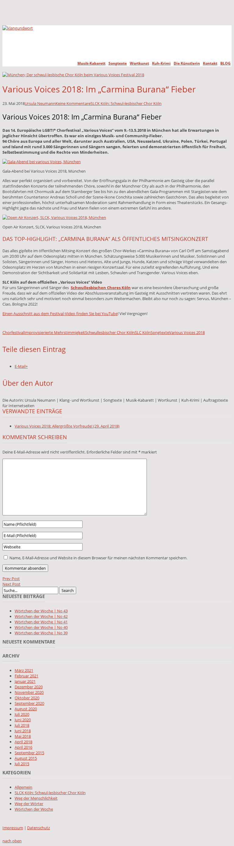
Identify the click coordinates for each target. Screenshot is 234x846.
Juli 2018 (22, 725)
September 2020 (29, 703)
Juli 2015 (22, 763)
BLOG (225, 63)
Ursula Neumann (40, 103)
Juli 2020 (22, 714)
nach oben (12, 841)
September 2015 (29, 752)
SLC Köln (143, 332)
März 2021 (24, 670)
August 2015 (26, 758)
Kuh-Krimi (161, 63)
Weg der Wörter (29, 803)
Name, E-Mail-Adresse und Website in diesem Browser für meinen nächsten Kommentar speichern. (98, 558)
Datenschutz (38, 827)
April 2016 (23, 747)
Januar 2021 (25, 681)
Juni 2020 (23, 719)
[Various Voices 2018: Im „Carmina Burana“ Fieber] (73, 74)
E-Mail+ (21, 366)
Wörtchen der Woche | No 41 (41, 622)
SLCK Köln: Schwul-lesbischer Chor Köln (125, 103)
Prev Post (11, 578)
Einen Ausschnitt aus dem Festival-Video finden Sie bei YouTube (60, 313)
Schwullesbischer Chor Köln (110, 332)
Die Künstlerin (187, 63)
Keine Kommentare (72, 103)
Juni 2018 (23, 730)
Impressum (12, 827)
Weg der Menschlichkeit (36, 798)
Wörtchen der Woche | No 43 (41, 611)
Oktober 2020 (27, 698)
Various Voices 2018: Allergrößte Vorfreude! (67, 426)
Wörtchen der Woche (34, 809)
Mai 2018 (23, 736)
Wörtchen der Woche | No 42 (41, 616)
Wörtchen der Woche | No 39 (41, 633)
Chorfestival (13, 332)
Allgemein (23, 787)
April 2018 (23, 741)
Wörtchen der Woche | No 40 (41, 627)
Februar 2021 (26, 676)
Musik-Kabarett (91, 63)
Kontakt (210, 63)
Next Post (11, 584)
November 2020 (29, 692)
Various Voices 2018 (187, 332)
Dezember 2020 (29, 687)
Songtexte (117, 63)
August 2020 (26, 709)
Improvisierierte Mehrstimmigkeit (54, 332)
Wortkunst (139, 63)
